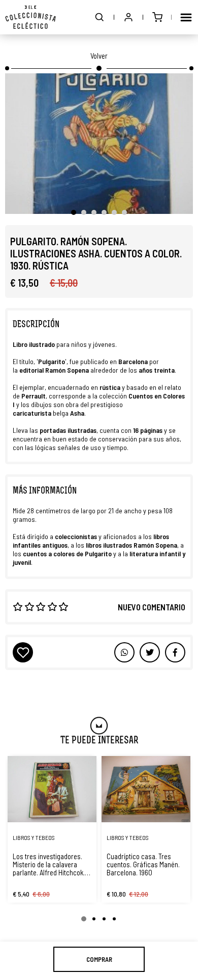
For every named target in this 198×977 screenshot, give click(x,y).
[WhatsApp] (124, 652)
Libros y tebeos (34, 837)
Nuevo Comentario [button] (151, 607)
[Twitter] (175, 652)
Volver (99, 55)
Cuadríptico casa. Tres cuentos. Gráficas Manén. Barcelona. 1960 (143, 864)
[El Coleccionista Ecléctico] (30, 17)
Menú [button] (186, 17)
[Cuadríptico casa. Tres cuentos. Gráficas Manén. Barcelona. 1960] (146, 789)
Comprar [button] (99, 959)
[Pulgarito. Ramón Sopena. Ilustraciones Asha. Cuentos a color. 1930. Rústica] (99, 143)
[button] (99, 17)
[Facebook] (150, 652)
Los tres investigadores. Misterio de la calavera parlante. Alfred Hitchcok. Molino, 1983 (49, 864)
